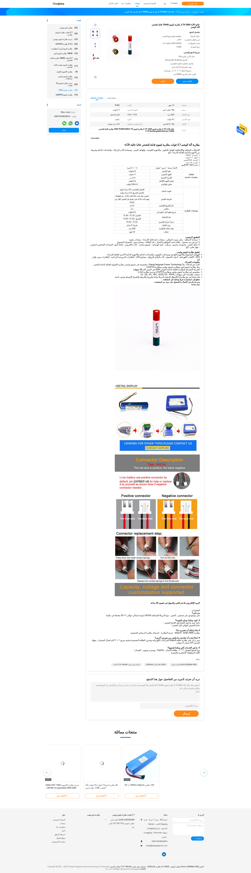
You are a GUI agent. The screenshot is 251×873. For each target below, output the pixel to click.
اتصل (64, 130)
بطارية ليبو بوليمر (69, 28)
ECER (143, 869)
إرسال (186, 713)
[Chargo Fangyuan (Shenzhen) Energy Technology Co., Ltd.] (58, 4)
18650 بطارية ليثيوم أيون (66, 53)
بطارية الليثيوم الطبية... (66, 72)
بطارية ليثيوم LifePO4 (67, 95)
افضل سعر (187, 81)
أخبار (63, 831)
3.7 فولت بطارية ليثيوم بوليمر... (66, 33)
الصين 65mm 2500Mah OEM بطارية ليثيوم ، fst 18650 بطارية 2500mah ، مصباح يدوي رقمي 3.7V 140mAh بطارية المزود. (156, 867)
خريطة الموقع (60, 834)
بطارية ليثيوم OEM (68, 90)
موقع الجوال (60, 838)
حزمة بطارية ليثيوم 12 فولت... (67, 84)
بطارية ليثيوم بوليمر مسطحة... (68, 77)
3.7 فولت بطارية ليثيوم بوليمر (123, 815)
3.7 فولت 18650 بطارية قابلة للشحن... (64, 59)
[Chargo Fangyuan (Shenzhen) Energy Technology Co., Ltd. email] (77, 123)
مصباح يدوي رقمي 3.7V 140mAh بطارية (126, 664)
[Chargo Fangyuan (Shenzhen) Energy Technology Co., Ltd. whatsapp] (71, 123)
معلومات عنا (60, 827)
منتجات (62, 823)
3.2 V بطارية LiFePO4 (67, 44)
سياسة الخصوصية (58, 842)
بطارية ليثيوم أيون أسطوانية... (64, 49)
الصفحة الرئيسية (59, 820)
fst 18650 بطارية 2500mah (156, 664)
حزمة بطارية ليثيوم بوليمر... (65, 39)
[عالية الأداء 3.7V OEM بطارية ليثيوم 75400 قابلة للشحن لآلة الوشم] (123, 45)
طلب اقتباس (193, 3)
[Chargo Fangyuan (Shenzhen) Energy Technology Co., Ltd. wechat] (64, 123)
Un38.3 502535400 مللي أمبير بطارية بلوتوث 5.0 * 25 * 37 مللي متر (121, 823)
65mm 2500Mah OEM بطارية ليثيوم (184, 664)
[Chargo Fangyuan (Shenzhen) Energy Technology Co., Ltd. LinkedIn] (164, 854)
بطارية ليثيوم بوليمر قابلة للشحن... (66, 66)
